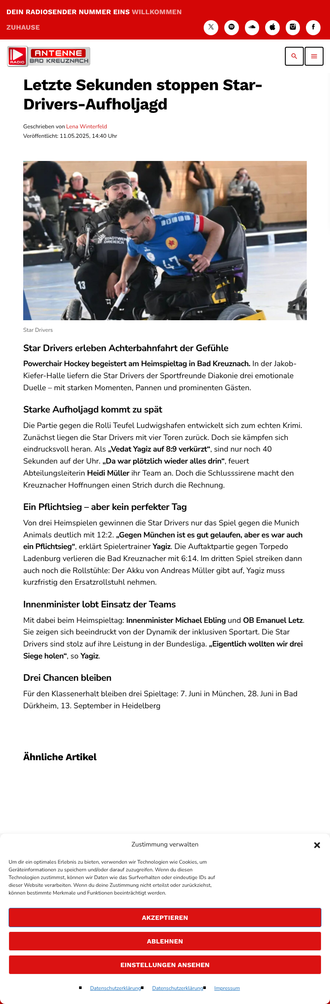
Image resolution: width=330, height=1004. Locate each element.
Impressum (227, 988)
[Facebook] (313, 27)
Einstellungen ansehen (165, 965)
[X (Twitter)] (211, 27)
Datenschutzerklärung (115, 988)
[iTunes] (272, 27)
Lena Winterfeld (86, 126)
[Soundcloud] (252, 27)
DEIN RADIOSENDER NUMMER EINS (94, 19)
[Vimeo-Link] (48, 56)
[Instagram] (293, 27)
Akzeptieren (165, 918)
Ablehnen (165, 941)
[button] (317, 845)
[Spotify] (231, 27)
